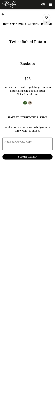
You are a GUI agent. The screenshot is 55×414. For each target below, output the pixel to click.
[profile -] (43, 4)
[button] (3, 14)
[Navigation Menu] (50, 4)
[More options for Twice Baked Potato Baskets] (46, 17)
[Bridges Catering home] (16, 4)
